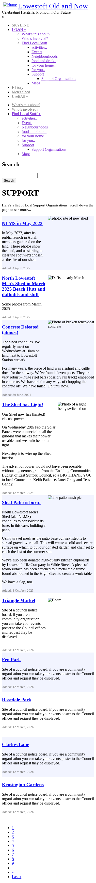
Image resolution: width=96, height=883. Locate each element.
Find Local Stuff (34, 43)
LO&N (19, 29)
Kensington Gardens (23, 784)
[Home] (10, 4)
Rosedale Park (16, 699)
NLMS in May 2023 (22, 223)
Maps (36, 83)
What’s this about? (36, 34)
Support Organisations (58, 78)
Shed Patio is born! (21, 502)
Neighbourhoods (45, 56)
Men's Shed (21, 92)
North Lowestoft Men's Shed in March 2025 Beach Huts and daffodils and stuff (23, 286)
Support (38, 74)
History (17, 87)
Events (37, 52)
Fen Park (11, 659)
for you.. (38, 70)
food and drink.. (44, 61)
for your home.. (44, 65)
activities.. (39, 47)
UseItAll (20, 96)
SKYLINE (20, 25)
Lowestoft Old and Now (53, 6)
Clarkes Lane (15, 744)
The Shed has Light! (22, 404)
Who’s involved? (35, 38)
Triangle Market (18, 600)
